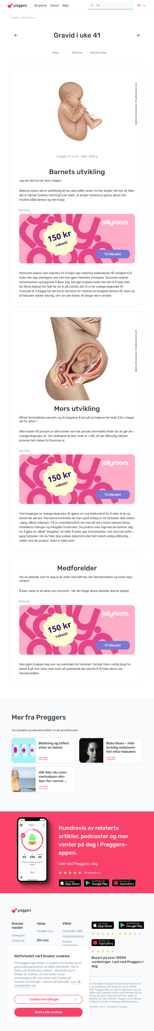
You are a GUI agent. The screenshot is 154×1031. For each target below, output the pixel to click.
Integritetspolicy (73, 936)
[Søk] (92, 5)
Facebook (18, 940)
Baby (65, 5)
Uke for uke (27, 17)
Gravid (54, 5)
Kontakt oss (45, 931)
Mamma (77, 52)
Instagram (18, 935)
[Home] (17, 5)
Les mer (43, 757)
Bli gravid (40, 5)
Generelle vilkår (72, 931)
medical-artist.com (136, 92)
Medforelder (98, 52)
